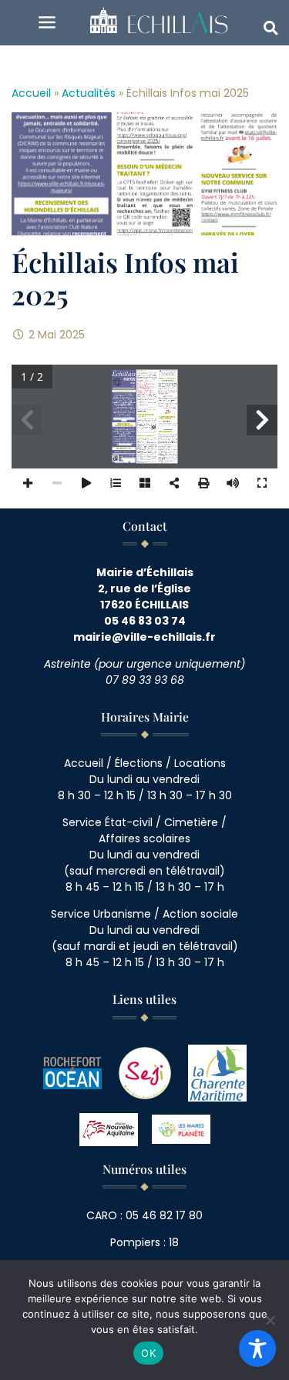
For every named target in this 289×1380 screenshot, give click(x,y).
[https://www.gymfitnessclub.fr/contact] (167, 426)
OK (148, 1353)
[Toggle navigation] (47, 22)
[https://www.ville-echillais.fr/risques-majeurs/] (123, 420)
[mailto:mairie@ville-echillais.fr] (125, 444)
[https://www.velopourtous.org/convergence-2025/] (143, 408)
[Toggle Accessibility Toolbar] (257, 1348)
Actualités (89, 93)
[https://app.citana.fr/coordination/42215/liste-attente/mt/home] (146, 431)
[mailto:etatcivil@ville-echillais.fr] (173, 406)
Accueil (31, 93)
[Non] (269, 1320)
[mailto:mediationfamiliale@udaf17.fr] (147, 461)
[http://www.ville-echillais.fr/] (129, 460)
